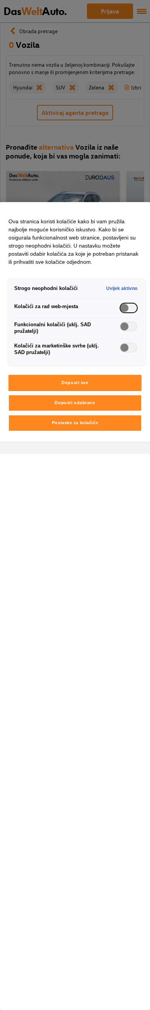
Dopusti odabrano (75, 402)
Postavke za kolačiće (75, 422)
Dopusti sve (75, 382)
